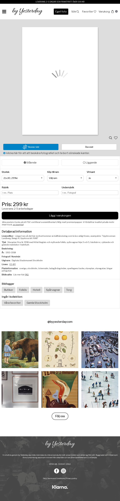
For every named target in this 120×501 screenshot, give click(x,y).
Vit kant (91, 172)
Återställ (89, 147)
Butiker (8, 289)
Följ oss (60, 416)
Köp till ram (53, 172)
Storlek (5, 172)
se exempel (18, 224)
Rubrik (5, 187)
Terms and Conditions (56, 478)
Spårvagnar (53, 289)
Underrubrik (68, 187)
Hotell (36, 289)
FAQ (27, 274)
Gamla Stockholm (37, 302)
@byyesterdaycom (60, 321)
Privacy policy (71, 478)
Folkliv (23, 289)
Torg (69, 289)
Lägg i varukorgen (60, 215)
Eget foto (61, 11)
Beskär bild (33, 147)
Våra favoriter (12, 302)
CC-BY (12, 264)
